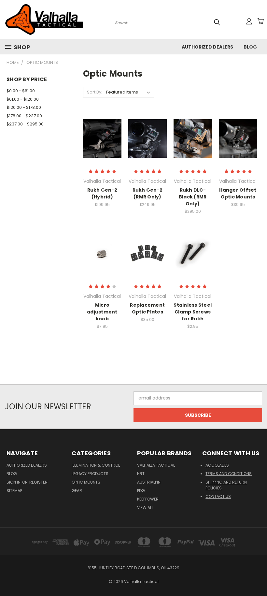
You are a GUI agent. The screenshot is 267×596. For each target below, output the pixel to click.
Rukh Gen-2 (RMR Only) (148, 193)
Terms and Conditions (228, 473)
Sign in (14, 482)
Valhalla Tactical (156, 465)
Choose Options (192, 143)
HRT (141, 473)
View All (145, 507)
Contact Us (218, 496)
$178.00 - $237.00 (24, 116)
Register (38, 482)
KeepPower (148, 499)
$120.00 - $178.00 (24, 107)
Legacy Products (90, 473)
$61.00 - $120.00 (23, 99)
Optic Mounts (86, 482)
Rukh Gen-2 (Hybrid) (102, 193)
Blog (250, 47)
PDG (141, 490)
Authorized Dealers (207, 47)
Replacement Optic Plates (147, 308)
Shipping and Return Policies (226, 485)
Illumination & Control (96, 465)
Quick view (102, 137)
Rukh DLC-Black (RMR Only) (193, 197)
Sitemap (14, 490)
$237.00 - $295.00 (25, 124)
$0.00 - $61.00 (21, 91)
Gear (77, 490)
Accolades (217, 465)
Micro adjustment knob (102, 312)
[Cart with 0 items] (260, 21)
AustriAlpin (149, 482)
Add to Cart (102, 258)
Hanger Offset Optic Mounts (237, 193)
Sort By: (94, 92)
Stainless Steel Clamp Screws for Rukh (193, 312)
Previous (257, 576)
